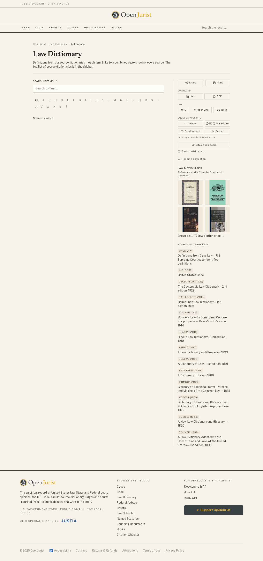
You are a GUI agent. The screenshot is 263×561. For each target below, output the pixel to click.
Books (117, 27)
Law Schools (125, 513)
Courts (55, 27)
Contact (81, 550)
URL (183, 110)
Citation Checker (128, 534)
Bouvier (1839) (188, 432)
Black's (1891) (188, 359)
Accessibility (60, 550)
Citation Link (201, 110)
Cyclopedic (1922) (191, 281)
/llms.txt (189, 492)
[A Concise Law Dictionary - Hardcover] (190, 219)
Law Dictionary (58, 44)
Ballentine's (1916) (191, 297)
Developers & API (195, 486)
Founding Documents (131, 524)
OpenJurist (39, 44)
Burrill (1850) (188, 417)
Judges (72, 27)
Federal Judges (127, 502)
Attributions (130, 550)
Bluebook (222, 110)
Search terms (45, 81)
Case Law (185, 251)
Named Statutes (128, 518)
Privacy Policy (174, 550)
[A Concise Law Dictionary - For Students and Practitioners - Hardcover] (217, 192)
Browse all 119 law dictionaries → (201, 235)
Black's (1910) (188, 332)
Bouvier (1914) (188, 312)
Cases (25, 27)
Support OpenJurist (214, 510)
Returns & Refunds (104, 550)
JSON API (190, 498)
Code (39, 27)
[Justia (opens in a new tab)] (69, 521)
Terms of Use (151, 550)
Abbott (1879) (188, 397)
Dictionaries (95, 27)
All (36, 100)
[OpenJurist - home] (131, 15)
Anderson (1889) (190, 370)
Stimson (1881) (188, 382)
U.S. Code (185, 270)
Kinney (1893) (187, 347)
